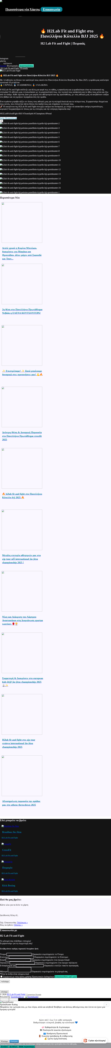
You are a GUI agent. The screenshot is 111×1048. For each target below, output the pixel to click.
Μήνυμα (3, 971)
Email (2, 960)
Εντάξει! (4, 1047)
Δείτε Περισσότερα (8, 118)
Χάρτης (35, 9)
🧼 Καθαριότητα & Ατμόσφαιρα (56, 1027)
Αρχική (3, 66)
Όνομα (3, 954)
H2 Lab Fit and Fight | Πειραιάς (14, 68)
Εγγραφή (13, 1000)
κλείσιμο (4, 992)
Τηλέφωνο (4, 963)
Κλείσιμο (4, 1041)
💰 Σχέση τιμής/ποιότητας (55, 1038)
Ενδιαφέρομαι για (7, 965)
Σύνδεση (4, 1000)
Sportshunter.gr (17, 997)
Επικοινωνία (51, 9)
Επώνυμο (4, 957)
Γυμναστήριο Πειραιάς (34, 995)
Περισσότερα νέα (17, 9)
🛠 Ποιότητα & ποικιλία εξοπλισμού (55, 1030)
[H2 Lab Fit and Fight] (1, 1)
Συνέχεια (14, 1041)
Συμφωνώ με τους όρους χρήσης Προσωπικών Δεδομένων (28, 977)
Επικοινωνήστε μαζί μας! (66, 977)
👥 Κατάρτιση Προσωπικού (55, 1033)
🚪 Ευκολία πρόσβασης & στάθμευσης (55, 1036)
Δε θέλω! (13, 1047)
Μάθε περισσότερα (26, 1047)
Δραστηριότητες (26, 66)
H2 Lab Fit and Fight (16, 994)
